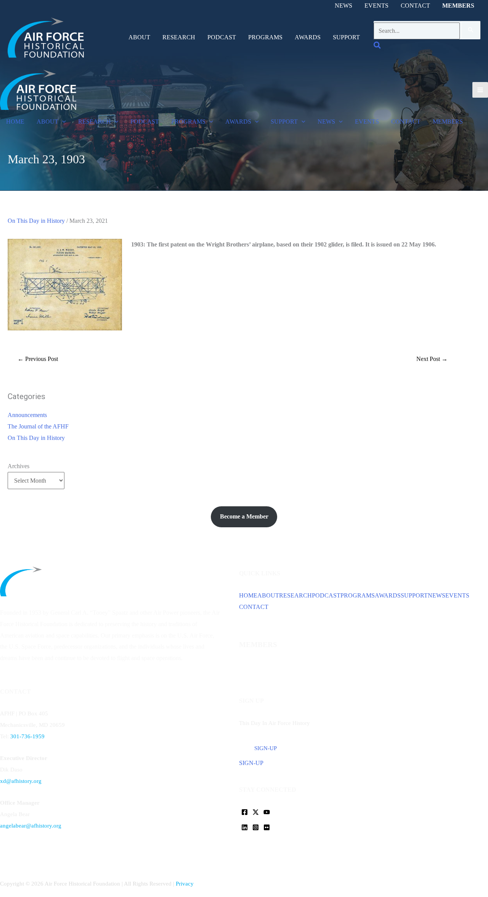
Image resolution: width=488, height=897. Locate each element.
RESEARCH (295, 595)
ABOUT (268, 595)
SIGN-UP (251, 763)
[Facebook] (244, 812)
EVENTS (457, 595)
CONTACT (253, 607)
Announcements (27, 415)
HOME (248, 595)
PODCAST (326, 595)
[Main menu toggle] (480, 90)
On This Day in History (36, 220)
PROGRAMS (357, 595)
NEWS (436, 595)
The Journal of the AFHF (38, 426)
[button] (378, 46)
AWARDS (388, 595)
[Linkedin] (244, 827)
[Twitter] (255, 812)
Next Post (432, 359)
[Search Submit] (470, 30)
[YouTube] (266, 812)
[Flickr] (266, 827)
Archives (18, 466)
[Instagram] (255, 827)
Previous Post (38, 359)
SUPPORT (414, 595)
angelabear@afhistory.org (30, 826)
